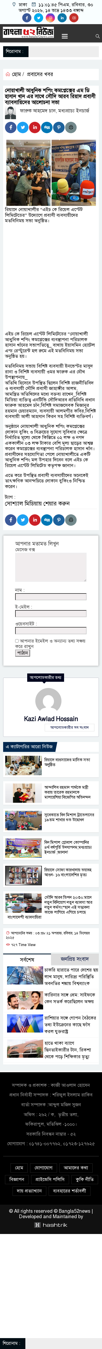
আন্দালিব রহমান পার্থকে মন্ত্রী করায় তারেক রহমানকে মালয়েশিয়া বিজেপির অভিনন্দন (67, 792)
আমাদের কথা (76, 1168)
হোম (19, 1168)
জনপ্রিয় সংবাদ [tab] (75, 959)
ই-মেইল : (23, 607)
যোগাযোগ (44, 1168)
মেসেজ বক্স (25, 549)
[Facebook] (10, 127)
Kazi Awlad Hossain (51, 719)
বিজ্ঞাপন (16, 1179)
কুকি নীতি (85, 1179)
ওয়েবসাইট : (26, 624)
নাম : (20, 590)
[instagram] (52, 18)
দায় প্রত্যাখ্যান (29, 1191)
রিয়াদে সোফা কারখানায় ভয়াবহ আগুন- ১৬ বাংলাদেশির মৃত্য (68, 872)
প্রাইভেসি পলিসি (50, 1179)
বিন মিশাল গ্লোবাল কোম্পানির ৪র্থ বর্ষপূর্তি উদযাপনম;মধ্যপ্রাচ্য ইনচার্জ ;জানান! (68, 847)
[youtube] (74, 18)
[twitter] (40, 18)
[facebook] (28, 18)
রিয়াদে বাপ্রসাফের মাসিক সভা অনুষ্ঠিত (67, 762)
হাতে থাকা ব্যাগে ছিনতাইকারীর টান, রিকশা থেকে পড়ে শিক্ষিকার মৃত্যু (67, 1050)
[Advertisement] (51, 280)
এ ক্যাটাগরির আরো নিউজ (29, 747)
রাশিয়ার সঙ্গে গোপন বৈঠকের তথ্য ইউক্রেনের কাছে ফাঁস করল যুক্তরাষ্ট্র (70, 1024)
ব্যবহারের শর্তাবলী (69, 1191)
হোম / (17, 74)
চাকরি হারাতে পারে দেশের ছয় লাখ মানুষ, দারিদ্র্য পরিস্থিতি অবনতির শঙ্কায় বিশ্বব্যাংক (71, 976)
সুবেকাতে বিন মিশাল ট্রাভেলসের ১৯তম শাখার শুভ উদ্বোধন (69, 817)
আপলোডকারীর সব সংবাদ (69, 727)
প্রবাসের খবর (40, 74)
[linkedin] (63, 18)
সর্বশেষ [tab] (27, 960)
